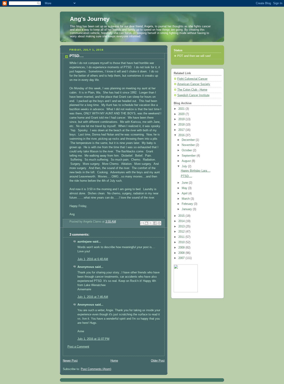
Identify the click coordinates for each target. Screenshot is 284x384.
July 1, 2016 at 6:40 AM (92, 259)
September (189, 155)
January (187, 209)
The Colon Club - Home (192, 89)
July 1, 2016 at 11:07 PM (93, 338)
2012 (181, 231)
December (189, 139)
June (185, 182)
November (189, 145)
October (187, 150)
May (185, 188)
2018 (181, 124)
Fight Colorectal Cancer (192, 78)
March (186, 198)
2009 (181, 247)
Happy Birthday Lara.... (196, 170)
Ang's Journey (89, 19)
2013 (181, 226)
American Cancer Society (193, 84)
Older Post (158, 360)
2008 (181, 253)
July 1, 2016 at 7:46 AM (92, 296)
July (185, 166)
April (185, 193)
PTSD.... (186, 176)
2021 (181, 108)
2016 (181, 135)
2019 (181, 119)
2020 (181, 114)
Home (114, 360)
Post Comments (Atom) (96, 369)
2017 (181, 129)
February (188, 203)
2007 (181, 258)
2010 (181, 242)
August (187, 161)
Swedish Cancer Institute (193, 95)
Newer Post (70, 360)
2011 (181, 237)
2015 (181, 215)
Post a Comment (78, 346)
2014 (181, 221)
